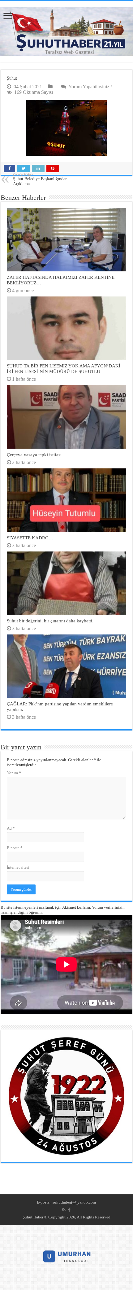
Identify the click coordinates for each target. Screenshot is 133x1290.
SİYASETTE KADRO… (30, 537)
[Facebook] (69, 1209)
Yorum (14, 772)
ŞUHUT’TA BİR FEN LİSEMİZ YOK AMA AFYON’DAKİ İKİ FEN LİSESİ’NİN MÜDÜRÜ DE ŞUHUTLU (63, 368)
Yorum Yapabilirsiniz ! (90, 86)
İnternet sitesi (18, 867)
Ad (11, 828)
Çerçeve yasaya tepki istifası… (36, 454)
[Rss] (64, 1209)
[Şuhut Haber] (66, 31)
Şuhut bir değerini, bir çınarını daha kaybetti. (50, 620)
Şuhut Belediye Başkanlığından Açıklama (40, 179)
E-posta (15, 847)
